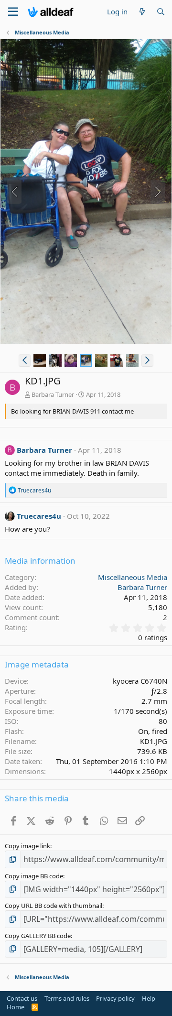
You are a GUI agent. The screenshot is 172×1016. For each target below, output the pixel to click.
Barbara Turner (53, 394)
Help (148, 998)
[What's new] (141, 12)
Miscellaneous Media (132, 577)
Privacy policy (115, 998)
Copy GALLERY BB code (38, 935)
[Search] (160, 12)
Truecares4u (39, 516)
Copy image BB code (34, 876)
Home (15, 1007)
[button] (25, 360)
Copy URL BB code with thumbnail (53, 905)
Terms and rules (66, 998)
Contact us (22, 998)
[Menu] (13, 12)
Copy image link (27, 845)
